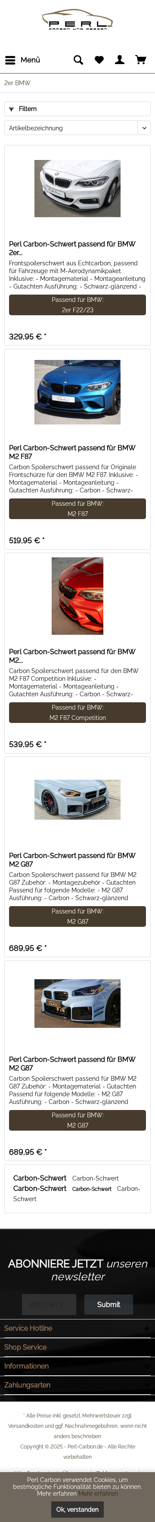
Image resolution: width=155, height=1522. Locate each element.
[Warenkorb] (141, 60)
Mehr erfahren (98, 1493)
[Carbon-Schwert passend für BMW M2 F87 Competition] (77, 596)
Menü (30, 59)
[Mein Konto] (120, 60)
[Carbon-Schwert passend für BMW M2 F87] (77, 392)
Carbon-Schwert (40, 1178)
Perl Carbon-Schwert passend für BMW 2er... (72, 248)
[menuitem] (22, 60)
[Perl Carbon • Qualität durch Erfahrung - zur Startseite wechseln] (77, 11)
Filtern (27, 108)
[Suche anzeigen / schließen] (78, 60)
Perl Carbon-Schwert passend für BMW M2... (72, 656)
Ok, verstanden (77, 1509)
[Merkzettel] (99, 60)
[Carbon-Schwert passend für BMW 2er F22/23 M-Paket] (77, 188)
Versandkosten (25, 1426)
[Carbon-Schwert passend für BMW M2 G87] (77, 800)
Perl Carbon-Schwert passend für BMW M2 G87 (72, 860)
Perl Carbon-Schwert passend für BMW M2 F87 (72, 452)
